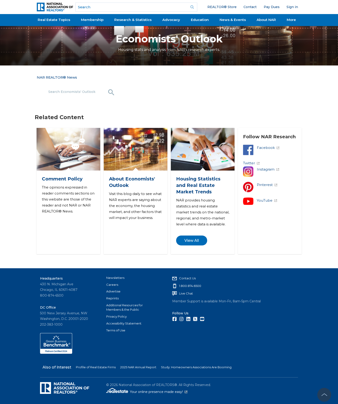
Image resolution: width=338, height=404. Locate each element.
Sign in (292, 7)
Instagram (266, 169)
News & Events (233, 20)
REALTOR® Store (222, 7)
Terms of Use (115, 330)
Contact (250, 7)
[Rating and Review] (56, 353)
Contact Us (187, 278)
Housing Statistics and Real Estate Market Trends (198, 185)
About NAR (266, 20)
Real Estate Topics (54, 20)
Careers (112, 284)
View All (191, 240)
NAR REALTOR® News (57, 77)
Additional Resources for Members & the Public (124, 307)
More (291, 20)
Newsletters (115, 278)
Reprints (112, 298)
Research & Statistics (133, 20)
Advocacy (171, 20)
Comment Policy (62, 179)
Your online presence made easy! (158, 392)
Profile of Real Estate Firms (96, 367)
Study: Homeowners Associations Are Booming (196, 367)
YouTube (264, 200)
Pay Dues (272, 7)
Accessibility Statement (123, 323)
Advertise (113, 291)
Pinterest (265, 185)
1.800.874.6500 (190, 286)
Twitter (249, 163)
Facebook (266, 147)
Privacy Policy (116, 316)
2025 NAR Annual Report (138, 367)
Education (200, 20)
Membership (92, 20)
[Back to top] (324, 395)
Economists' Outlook (169, 39)
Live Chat (186, 293)
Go (192, 7)
